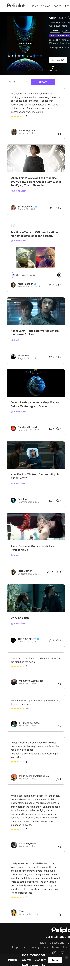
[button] (60, 147)
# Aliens (38, 604)
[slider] (18, 116)
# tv (21, 164)
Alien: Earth (19, 190)
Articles (45, 6)
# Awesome (26, 532)
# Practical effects (42, 250)
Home (34, 6)
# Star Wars (25, 250)
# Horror (32, 317)
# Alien (14, 164)
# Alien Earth (17, 460)
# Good (14, 532)
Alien (16, 340)
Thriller (54, 30)
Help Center (19, 947)
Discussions (56, 942)
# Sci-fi (14, 317)
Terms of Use (60, 947)
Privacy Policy (39, 947)
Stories (57, 6)
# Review (30, 164)
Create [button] (43, 81)
